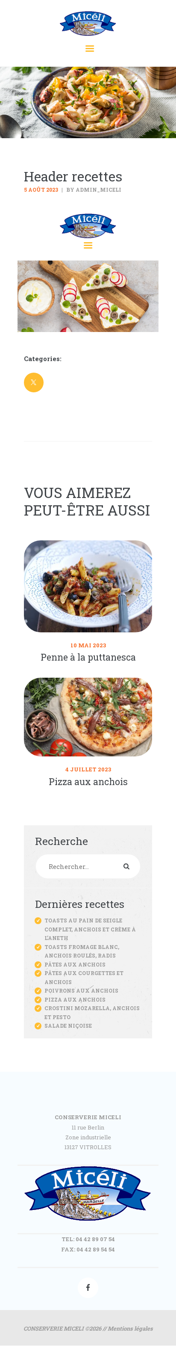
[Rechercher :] (88, 867)
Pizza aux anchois (88, 782)
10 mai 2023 (88, 645)
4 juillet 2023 (88, 769)
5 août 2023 (41, 189)
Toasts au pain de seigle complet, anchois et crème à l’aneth (90, 929)
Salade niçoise (68, 1025)
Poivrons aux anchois (81, 990)
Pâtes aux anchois (75, 964)
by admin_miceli (93, 189)
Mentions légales (130, 1328)
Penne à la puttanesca (88, 657)
